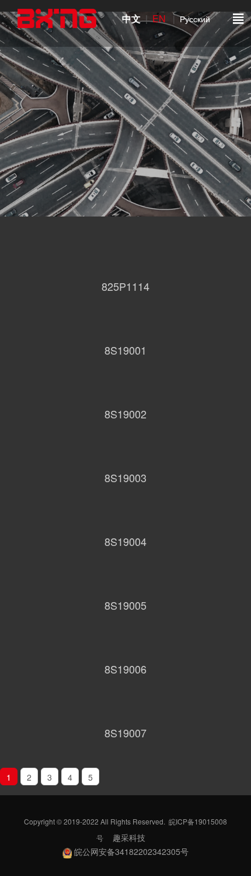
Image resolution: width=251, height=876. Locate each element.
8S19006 (125, 668)
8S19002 (125, 413)
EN (161, 18)
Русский (195, 19)
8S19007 (125, 732)
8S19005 (125, 605)
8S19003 (125, 477)
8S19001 (125, 350)
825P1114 (125, 286)
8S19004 (125, 541)
